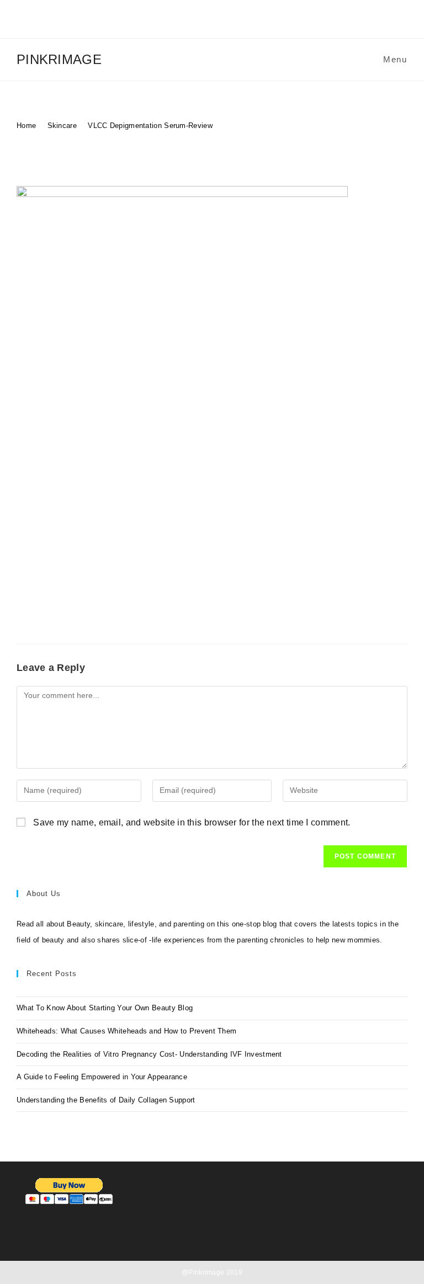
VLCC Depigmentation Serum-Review (150, 125)
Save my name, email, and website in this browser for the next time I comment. (191, 822)
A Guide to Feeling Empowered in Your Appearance (102, 1077)
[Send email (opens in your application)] (228, 19)
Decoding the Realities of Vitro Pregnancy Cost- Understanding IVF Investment (149, 1054)
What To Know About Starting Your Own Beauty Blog (105, 1008)
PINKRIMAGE (59, 59)
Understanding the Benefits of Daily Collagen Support (106, 1100)
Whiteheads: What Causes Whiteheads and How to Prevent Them (126, 1031)
